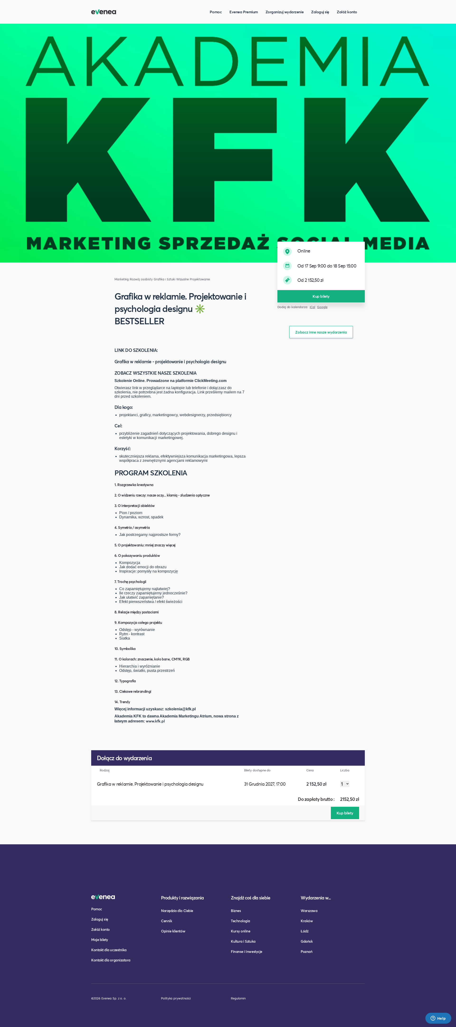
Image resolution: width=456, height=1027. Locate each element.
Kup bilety (321, 296)
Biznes (236, 910)
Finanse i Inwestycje (246, 951)
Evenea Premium (243, 11)
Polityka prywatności (176, 998)
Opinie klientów (173, 931)
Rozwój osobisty (141, 279)
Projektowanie (200, 279)
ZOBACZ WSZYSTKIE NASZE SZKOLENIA (155, 373)
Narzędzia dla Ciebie (177, 910)
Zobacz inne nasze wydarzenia (321, 332)
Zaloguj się (320, 11)
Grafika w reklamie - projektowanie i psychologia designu (170, 361)
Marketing (121, 279)
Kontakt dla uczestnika (109, 949)
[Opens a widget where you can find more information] (438, 1019)
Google (322, 307)
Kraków (307, 920)
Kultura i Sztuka (243, 941)
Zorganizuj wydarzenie (285, 11)
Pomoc (216, 11)
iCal (312, 307)
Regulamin (238, 998)
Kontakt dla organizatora (110, 960)
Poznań (306, 951)
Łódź (304, 931)
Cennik (166, 920)
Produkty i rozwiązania (182, 898)
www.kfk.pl (155, 720)
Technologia (240, 920)
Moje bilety (99, 939)
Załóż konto (347, 11)
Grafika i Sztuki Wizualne (171, 279)
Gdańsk (307, 941)
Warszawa (309, 910)
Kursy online (240, 931)
